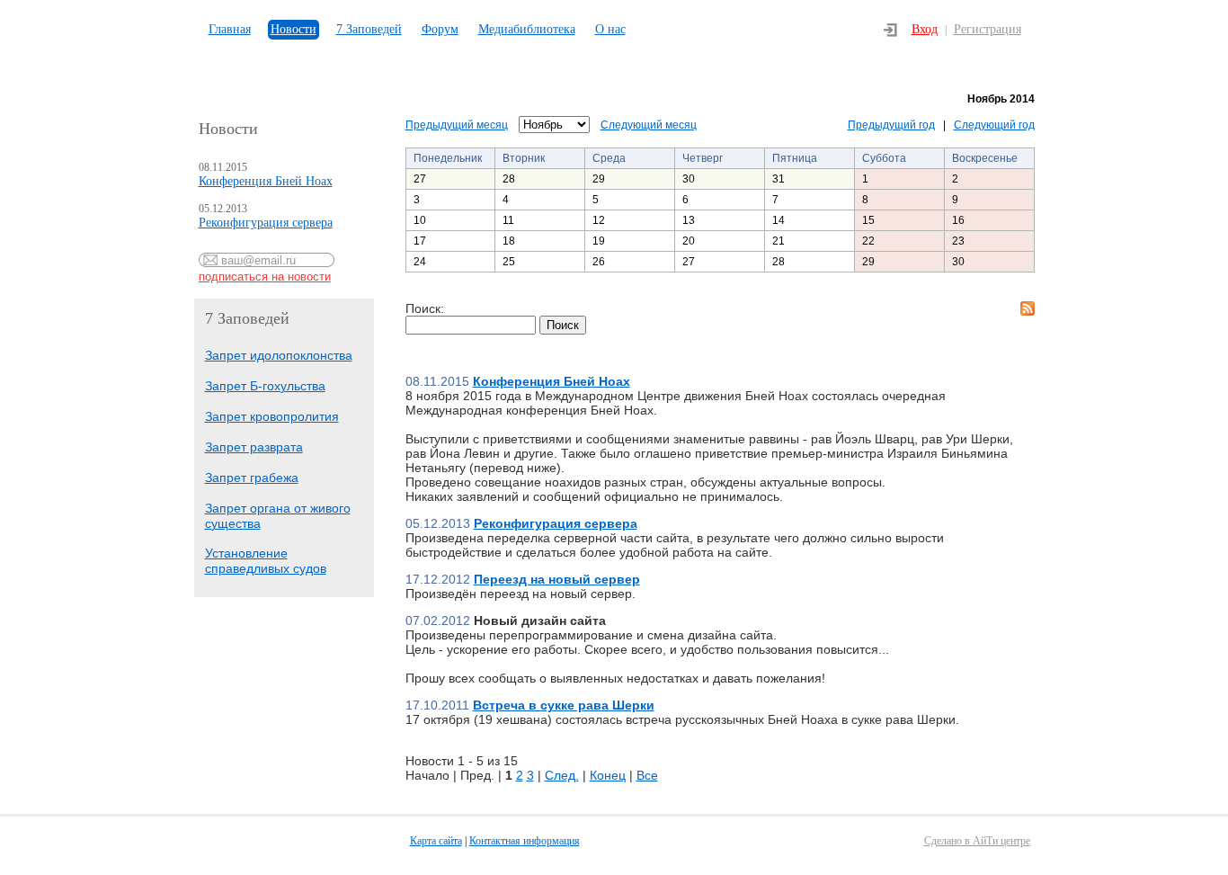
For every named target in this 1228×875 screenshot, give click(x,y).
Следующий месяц (649, 125)
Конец (608, 775)
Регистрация (987, 29)
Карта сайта (436, 841)
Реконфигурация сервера (266, 222)
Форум (440, 29)
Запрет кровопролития (272, 416)
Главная (230, 29)
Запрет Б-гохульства (265, 386)
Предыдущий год (891, 125)
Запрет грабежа (251, 477)
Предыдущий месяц (456, 125)
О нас (610, 29)
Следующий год (994, 125)
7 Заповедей (369, 29)
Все (647, 775)
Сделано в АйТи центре (977, 841)
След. (562, 775)
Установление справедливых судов (265, 561)
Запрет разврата (254, 447)
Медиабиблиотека (526, 29)
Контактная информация (524, 841)
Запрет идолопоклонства (278, 355)
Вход (925, 29)
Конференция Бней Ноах (266, 181)
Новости (293, 29)
